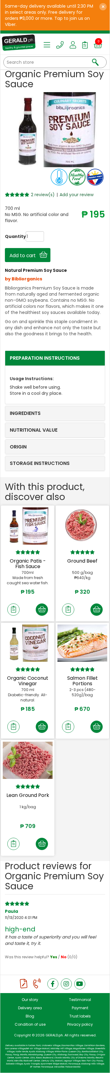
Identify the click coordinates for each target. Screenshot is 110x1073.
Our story (30, 999)
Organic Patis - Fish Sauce (28, 563)
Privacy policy (80, 1024)
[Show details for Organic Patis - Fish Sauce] (28, 526)
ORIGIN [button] (18, 446)
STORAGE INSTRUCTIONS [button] (40, 463)
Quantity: (9, 236)
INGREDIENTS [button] (25, 413)
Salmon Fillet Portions (82, 681)
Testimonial (80, 999)
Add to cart (24, 255)
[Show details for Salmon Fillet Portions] (82, 643)
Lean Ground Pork (27, 795)
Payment (80, 1007)
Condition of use (30, 1024)
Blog (30, 1016)
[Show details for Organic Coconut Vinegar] (28, 643)
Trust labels (80, 1016)
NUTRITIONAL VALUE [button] (33, 430)
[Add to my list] (13, 609)
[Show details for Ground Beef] (82, 526)
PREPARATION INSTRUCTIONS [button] (45, 358)
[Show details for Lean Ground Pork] (28, 760)
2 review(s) (43, 195)
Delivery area (30, 1007)
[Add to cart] (42, 609)
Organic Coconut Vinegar (27, 681)
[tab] (55, 358)
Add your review (77, 195)
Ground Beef (82, 560)
